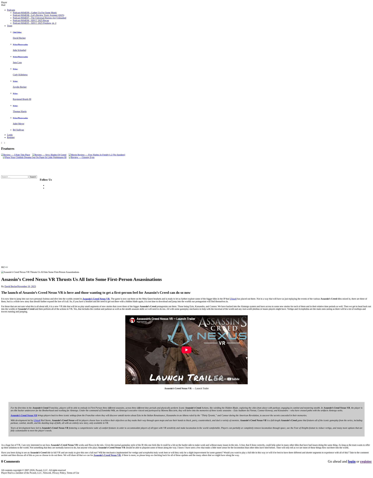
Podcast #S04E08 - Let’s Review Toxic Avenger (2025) (38, 15)
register (366, 461)
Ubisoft (233, 299)
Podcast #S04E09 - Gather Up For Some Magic (35, 12)
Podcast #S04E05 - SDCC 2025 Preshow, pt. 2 (34, 23)
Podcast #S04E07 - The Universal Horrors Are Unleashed (39, 18)
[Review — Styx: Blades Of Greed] (48, 155)
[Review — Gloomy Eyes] (80, 157)
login (352, 461)
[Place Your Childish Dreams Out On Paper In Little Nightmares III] (33, 157)
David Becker (11, 286)
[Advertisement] (128, 219)
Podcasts (11, 10)
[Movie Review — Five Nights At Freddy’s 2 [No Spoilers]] (96, 155)
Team (9, 25)
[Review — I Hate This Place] (15, 155)
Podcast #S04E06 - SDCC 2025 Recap (31, 20)
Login (10, 135)
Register (11, 137)
